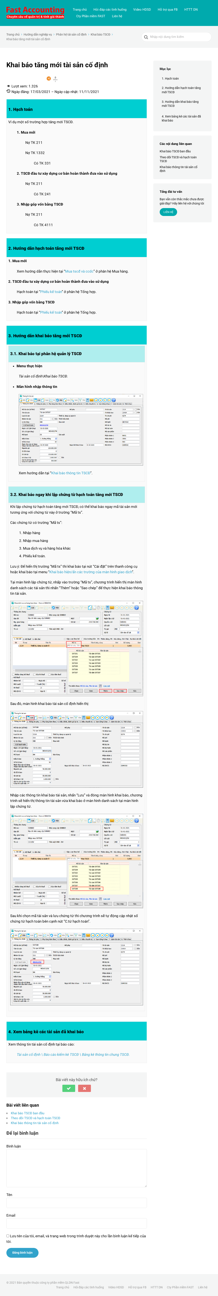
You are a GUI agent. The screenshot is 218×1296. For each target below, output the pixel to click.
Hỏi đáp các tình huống (109, 9)
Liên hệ (117, 16)
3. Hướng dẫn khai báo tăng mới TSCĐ (180, 104)
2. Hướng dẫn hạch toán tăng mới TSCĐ (181, 90)
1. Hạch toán (170, 78)
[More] (49, 78)
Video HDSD (142, 9)
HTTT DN (191, 9)
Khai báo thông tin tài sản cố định (35, 1123)
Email (10, 1215)
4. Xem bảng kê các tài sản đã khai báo (181, 118)
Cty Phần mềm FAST (90, 16)
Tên (9, 1195)
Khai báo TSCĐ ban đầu (27, 1113)
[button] (68, 1088)
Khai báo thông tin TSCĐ (70, 473)
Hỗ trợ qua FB (168, 9)
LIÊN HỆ (168, 212)
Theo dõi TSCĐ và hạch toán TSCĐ (35, 1118)
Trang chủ (80, 9)
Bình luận (13, 1146)
